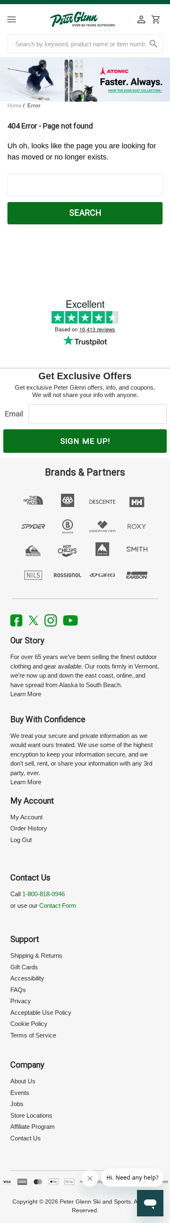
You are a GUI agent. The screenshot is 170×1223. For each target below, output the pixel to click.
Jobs (17, 1103)
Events (19, 1092)
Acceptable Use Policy (40, 1012)
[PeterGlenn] (82, 19)
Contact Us (25, 1138)
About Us (22, 1081)
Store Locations (31, 1115)
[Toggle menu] (18, 19)
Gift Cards (24, 967)
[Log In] (142, 19)
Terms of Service (33, 1035)
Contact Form (57, 905)
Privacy (20, 1000)
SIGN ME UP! (85, 441)
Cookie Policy (28, 1023)
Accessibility (27, 978)
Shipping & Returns (36, 955)
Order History (28, 828)
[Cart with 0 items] (156, 19)
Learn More (25, 693)
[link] (85, 80)
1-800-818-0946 (43, 893)
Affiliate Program (32, 1126)
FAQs (18, 989)
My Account (26, 817)
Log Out (21, 839)
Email (16, 414)
